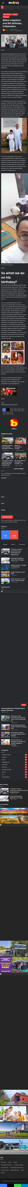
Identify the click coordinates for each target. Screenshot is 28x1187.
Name (3, 496)
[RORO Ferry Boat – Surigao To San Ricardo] (5, 567)
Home (3, 9)
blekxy (7, 30)
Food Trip (4, 767)
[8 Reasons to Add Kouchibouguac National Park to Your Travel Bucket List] (5, 718)
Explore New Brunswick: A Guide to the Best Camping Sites (18, 726)
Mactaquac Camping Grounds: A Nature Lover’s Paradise (18, 734)
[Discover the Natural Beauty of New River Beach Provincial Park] (14, 1031)
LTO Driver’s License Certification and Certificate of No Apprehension (16, 552)
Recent (13, 544)
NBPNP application (15, 1170)
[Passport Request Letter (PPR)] (5, 574)
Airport (9, 1162)
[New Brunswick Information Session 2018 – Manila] (14, 1130)
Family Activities (4, 1167)
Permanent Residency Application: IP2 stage (17, 559)
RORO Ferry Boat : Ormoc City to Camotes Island (18, 579)
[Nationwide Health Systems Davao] (14, 1146)
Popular (5, 544)
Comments (22, 544)
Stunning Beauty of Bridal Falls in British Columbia (13, 709)
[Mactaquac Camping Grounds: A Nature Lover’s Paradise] (5, 735)
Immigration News (6, 769)
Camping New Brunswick (6, 1164)
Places (3, 759)
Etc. (3, 774)
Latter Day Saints (13, 404)
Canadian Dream (6, 754)
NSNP (22, 1170)
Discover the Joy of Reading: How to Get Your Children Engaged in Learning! (18, 742)
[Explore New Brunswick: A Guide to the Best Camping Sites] (5, 727)
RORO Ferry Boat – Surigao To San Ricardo (18, 566)
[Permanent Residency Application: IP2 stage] (5, 560)
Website (3, 510)
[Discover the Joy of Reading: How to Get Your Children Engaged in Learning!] (5, 742)
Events (4, 772)
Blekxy (24, 1181)
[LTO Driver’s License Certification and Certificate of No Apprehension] (5, 551)
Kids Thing (6, 17)
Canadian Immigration (18, 1164)
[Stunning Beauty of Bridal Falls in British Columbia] (14, 882)
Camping (15, 1162)
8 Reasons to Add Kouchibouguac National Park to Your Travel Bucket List (18, 718)
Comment (4, 477)
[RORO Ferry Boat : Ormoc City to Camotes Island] (5, 581)
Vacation (3, 1172)
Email (3, 503)
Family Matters (9, 9)
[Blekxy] (14, 2)
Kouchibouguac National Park (16, 1167)
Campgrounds (5, 762)
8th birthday (4, 404)
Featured (15, 14)
